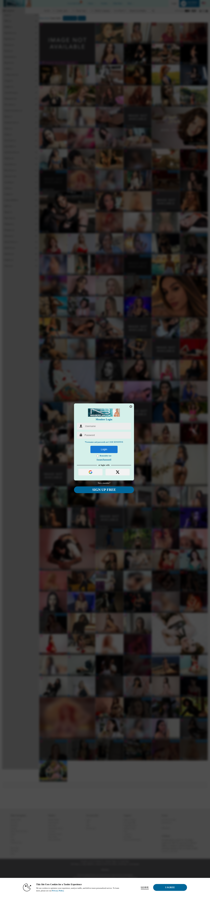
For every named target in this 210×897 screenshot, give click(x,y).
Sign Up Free (104, 490)
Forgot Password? (104, 459)
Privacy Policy (58, 891)
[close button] (131, 406)
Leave (145, 887)
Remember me (105, 456)
